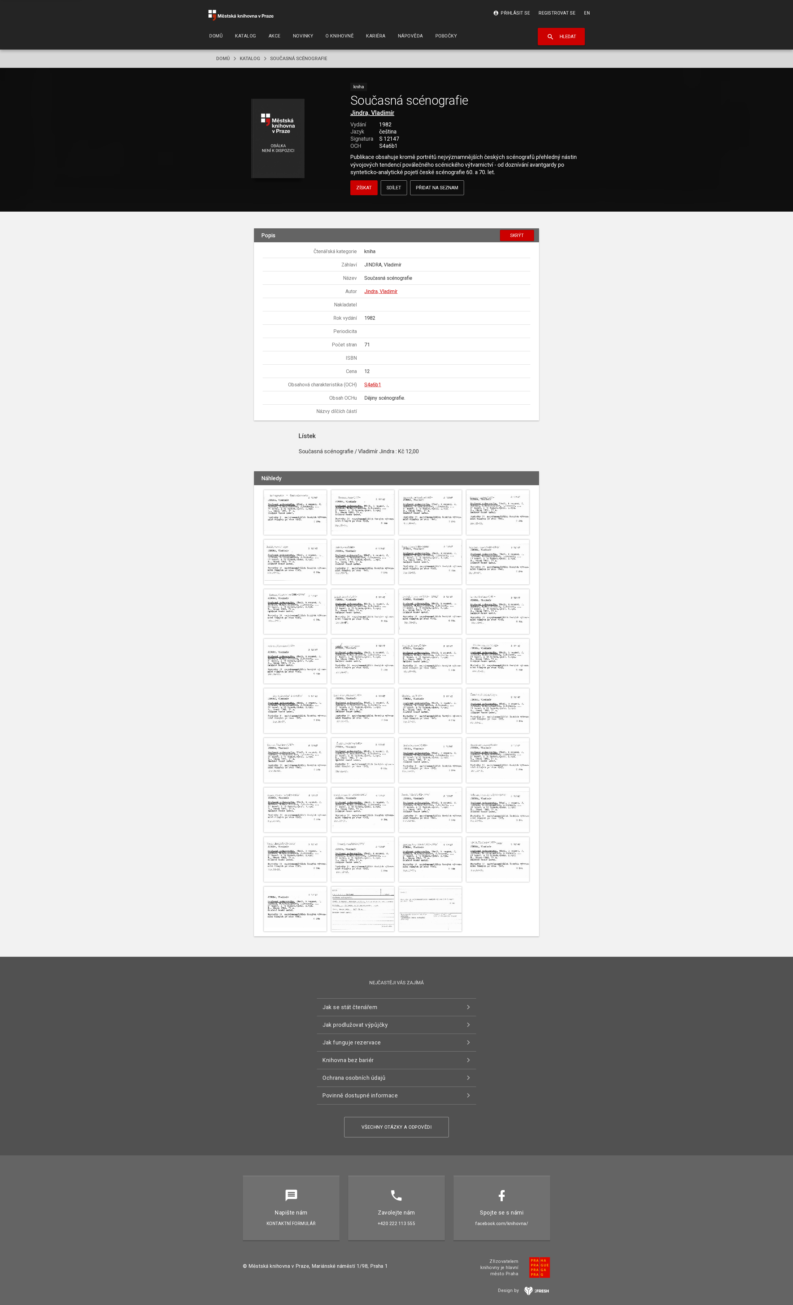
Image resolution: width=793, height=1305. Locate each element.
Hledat (561, 37)
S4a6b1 (372, 385)
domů (223, 58)
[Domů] (241, 15)
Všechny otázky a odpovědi (396, 1127)
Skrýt (517, 235)
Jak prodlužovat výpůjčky (355, 1025)
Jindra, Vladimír (372, 112)
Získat (364, 188)
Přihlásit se (511, 13)
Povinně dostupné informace (360, 1095)
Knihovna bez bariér (348, 1060)
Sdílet (394, 188)
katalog (250, 58)
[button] (278, 139)
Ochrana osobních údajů (353, 1077)
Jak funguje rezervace (351, 1042)
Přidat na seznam (437, 188)
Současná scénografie (298, 58)
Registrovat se (557, 13)
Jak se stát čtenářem (349, 1007)
